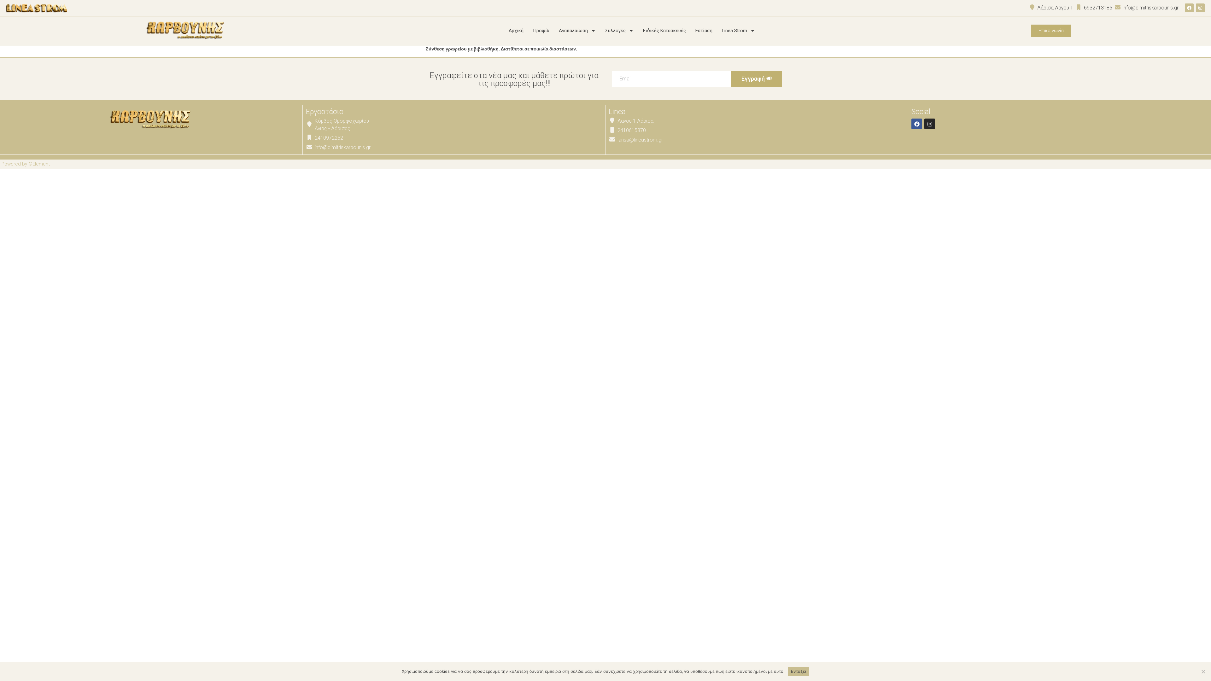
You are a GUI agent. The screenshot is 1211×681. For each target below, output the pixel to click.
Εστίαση (703, 30)
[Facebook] (1189, 7)
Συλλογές (615, 30)
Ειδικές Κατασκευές (664, 30)
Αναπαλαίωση (573, 30)
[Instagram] (1200, 7)
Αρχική (516, 30)
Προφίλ (541, 30)
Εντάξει (798, 671)
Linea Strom (734, 30)
